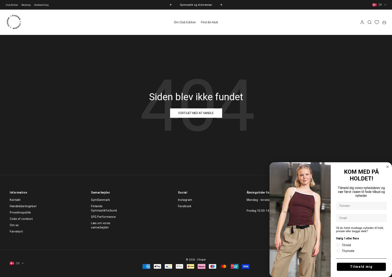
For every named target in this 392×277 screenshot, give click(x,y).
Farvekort (16, 231)
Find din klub (209, 22)
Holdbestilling (41, 5)
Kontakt (15, 199)
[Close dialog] (387, 166)
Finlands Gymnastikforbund (104, 208)
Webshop (26, 5)
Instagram (185, 199)
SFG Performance (103, 216)
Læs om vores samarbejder (100, 225)
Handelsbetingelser (23, 206)
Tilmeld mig (361, 267)
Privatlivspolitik (20, 212)
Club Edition (12, 5)
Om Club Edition (185, 22)
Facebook (184, 206)
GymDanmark (100, 199)
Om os (14, 225)
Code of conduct (21, 218)
